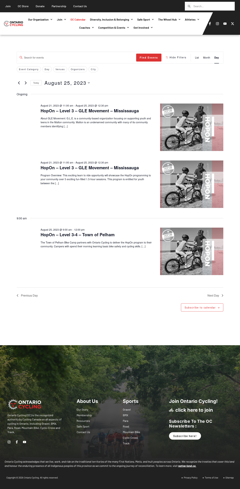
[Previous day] (19, 83)
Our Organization (38, 19)
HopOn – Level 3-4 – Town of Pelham (78, 234)
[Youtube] (225, 23)
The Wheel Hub (167, 19)
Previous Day (29, 295)
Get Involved (141, 27)
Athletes (190, 19)
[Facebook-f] (209, 23)
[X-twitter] (232, 23)
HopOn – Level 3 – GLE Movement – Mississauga (90, 111)
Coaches (84, 27)
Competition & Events (111, 27)
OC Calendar (78, 19)
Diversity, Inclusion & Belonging (109, 19)
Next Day (213, 295)
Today (36, 82)
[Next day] (26, 83)
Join (59, 19)
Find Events (149, 57)
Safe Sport (143, 19)
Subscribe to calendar (200, 307)
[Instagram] (217, 23)
